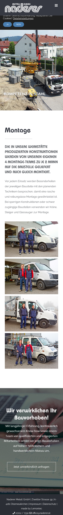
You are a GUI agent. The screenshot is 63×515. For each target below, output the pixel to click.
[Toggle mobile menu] (56, 5)
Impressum (35, 504)
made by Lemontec (31, 508)
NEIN (18, 24)
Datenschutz (49, 504)
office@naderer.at (41, 513)
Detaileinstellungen (23, 18)
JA (7, 24)
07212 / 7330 (22, 513)
